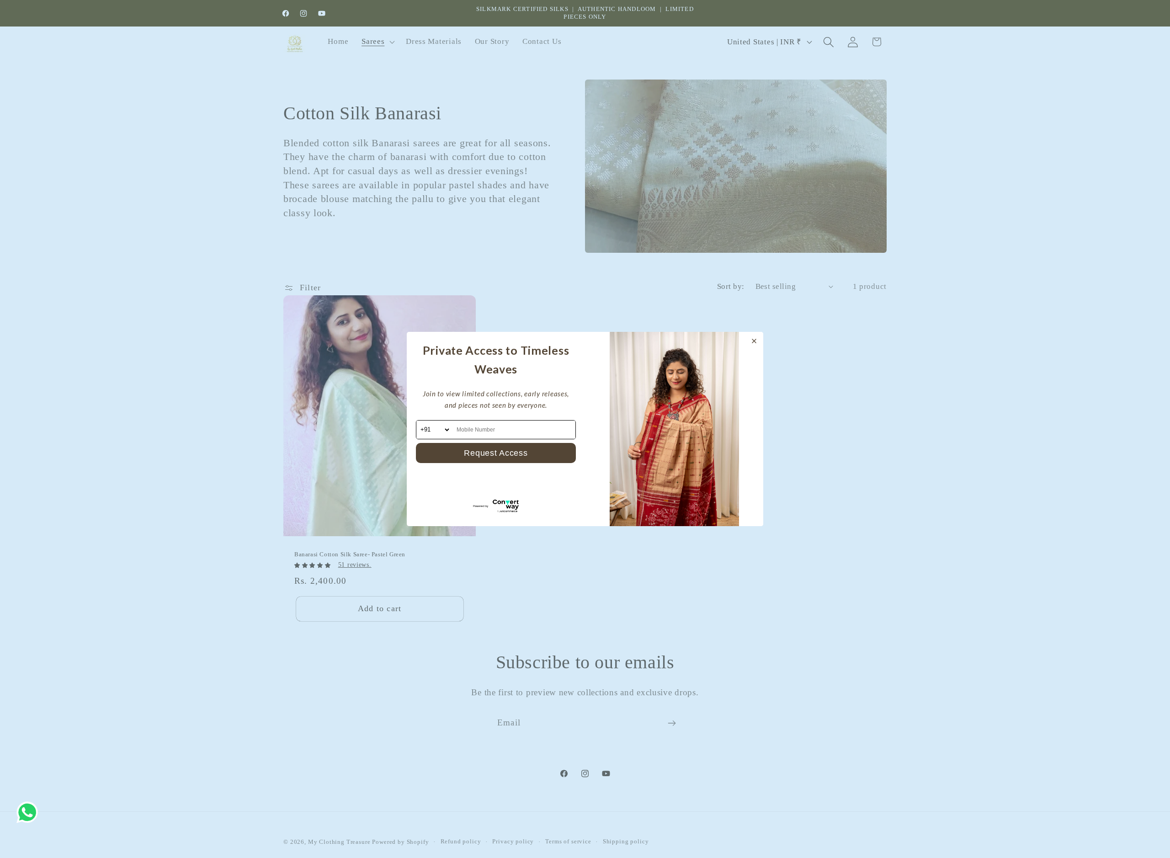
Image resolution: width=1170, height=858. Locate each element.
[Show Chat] (29, 812)
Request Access (495, 453)
